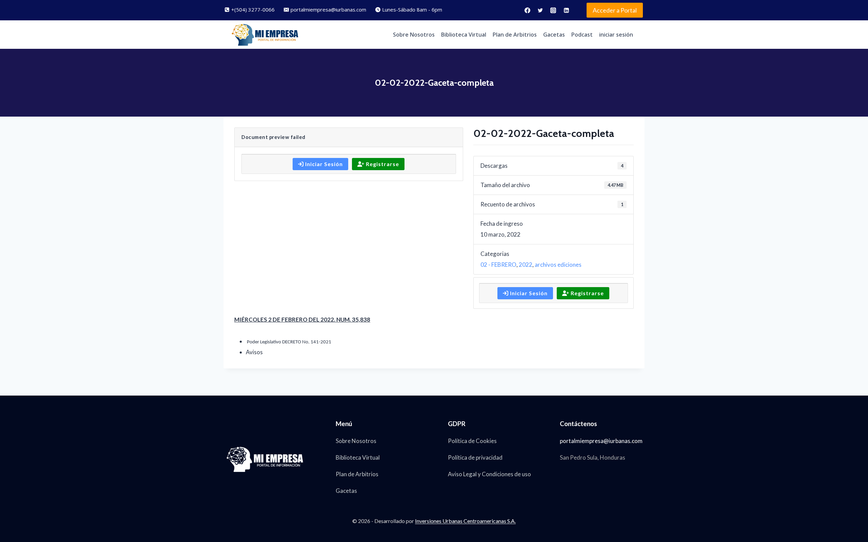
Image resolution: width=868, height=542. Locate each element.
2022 (525, 264)
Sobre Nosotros (414, 34)
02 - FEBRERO (498, 264)
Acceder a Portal (615, 10)
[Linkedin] (566, 10)
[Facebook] (527, 10)
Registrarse (381, 164)
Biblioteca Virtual (463, 34)
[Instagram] (553, 10)
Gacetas (554, 34)
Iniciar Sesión (323, 164)
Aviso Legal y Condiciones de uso (489, 474)
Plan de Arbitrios (515, 34)
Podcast (582, 34)
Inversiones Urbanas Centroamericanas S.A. (465, 521)
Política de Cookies (472, 440)
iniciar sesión (616, 34)
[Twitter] (540, 10)
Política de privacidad (475, 457)
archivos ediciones (558, 264)
